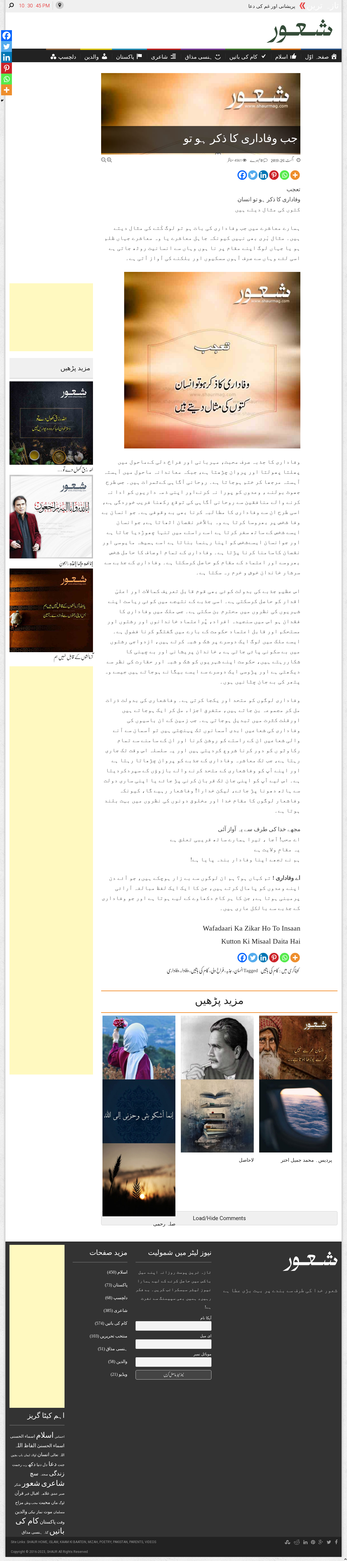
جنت (61, 1465)
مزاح (19, 1502)
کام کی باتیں (270, 970)
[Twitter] (253, 175)
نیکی (31, 1512)
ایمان (27, 1455)
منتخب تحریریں (113, 1336)
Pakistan (120, 1542)
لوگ (62, 1503)
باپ (20, 1455)
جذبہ (229, 970)
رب (25, 1464)
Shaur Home (37, 1542)
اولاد (33, 1455)
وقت (61, 1522)
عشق (54, 1493)
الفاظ (30, 1445)
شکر (17, 1485)
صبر (62, 1494)
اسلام (45, 1435)
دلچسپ (120, 1297)
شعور (31, 1483)
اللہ (18, 1445)
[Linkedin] (263, 175)
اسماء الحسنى (22, 1436)
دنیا (39, 1464)
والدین (21, 1511)
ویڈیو (123, 1374)
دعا (53, 1464)
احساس (60, 1436)
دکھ (32, 1464)
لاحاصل (246, 1160)
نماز (39, 1512)
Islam (53, 1542)
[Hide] (2, 100)
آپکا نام (205, 1318)
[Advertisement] (51, 317)
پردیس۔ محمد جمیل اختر (306, 1160)
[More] (295, 175)
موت (48, 1511)
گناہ (45, 1532)
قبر (27, 1494)
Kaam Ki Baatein (73, 1542)
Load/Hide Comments (219, 1218)
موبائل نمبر (202, 1354)
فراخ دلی (217, 970)
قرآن (19, 1493)
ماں (54, 1502)
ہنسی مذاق (32, 1532)
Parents (136, 1542)
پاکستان (48, 1522)
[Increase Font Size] (109, 160)
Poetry (105, 1542)
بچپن (14, 1455)
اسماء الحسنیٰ (51, 1445)
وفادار (185, 970)
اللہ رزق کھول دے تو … (75, 469)
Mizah (93, 1542)
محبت (44, 1502)
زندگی (57, 1473)
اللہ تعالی (57, 1455)
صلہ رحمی (284, 6)
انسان (238, 970)
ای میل (205, 1336)
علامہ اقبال (40, 1493)
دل (45, 1464)
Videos (150, 1542)
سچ (34, 1473)
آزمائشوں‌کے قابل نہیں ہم (73, 657)
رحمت (17, 1465)
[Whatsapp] (284, 175)
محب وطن (31, 1503)
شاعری (53, 1483)
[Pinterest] (274, 175)
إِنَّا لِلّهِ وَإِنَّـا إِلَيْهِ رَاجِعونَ (76, 563)
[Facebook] (242, 175)
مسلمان (59, 1512)
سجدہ (44, 1474)
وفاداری (173, 970)
